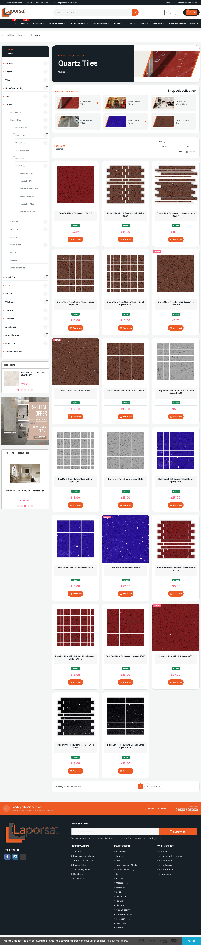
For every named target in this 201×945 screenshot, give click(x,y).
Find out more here (116, 940)
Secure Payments (81, 869)
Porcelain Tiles (123, 918)
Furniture (120, 927)
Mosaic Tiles (122, 882)
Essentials (121, 887)
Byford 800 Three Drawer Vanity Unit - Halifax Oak (39, 492)
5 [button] (32, 390)
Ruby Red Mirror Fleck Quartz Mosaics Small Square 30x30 (75, 657)
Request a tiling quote (157, 808)
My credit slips (165, 860)
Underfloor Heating (125, 869)
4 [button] (28, 390)
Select (163, 146)
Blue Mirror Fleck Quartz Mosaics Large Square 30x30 (176, 480)
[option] (25, 378)
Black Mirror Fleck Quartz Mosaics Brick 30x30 (75, 746)
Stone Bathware (124, 914)
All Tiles (119, 878)
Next (155, 786)
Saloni (119, 891)
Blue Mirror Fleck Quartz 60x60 (126, 567)
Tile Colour (121, 896)
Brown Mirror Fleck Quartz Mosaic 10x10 (125, 390)
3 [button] (25, 390)
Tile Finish (120, 905)
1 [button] (18, 390)
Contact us (78, 878)
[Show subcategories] (45, 63)
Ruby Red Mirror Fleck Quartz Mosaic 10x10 (125, 656)
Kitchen (119, 856)
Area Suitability (123, 909)
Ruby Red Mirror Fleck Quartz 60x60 (175, 656)
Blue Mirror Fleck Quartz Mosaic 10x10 (75, 567)
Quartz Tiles (121, 923)
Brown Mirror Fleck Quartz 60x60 (75, 390)
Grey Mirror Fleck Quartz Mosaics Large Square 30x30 (176, 391)
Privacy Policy (79, 865)
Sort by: (162, 141)
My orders (163, 851)
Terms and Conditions (83, 860)
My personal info (166, 869)
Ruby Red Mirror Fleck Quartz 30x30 (75, 213)
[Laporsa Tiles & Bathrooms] (13, 12)
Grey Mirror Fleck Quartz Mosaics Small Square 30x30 (75, 480)
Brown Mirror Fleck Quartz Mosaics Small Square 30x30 (125, 303)
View (180, 151)
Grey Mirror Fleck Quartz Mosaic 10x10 (125, 479)
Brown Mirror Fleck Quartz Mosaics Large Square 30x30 (75, 303)
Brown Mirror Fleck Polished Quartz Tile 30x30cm (176, 303)
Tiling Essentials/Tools (126, 865)
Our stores (78, 874)
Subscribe (179, 831)
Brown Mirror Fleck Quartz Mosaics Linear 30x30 (176, 214)
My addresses (165, 865)
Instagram (15, 857)
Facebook (7, 857)
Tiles (118, 860)
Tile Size (120, 900)
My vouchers (165, 874)
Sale (118, 874)
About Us (77, 851)
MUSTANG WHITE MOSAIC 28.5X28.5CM (33, 373)
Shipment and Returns (83, 856)
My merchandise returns (170, 856)
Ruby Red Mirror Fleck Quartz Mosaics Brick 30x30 (176, 569)
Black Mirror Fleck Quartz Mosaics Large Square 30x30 (125, 746)
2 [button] (22, 390)
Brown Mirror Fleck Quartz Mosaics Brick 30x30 (125, 214)
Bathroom (121, 851)
